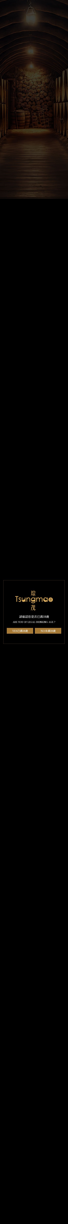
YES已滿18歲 (20, 631)
